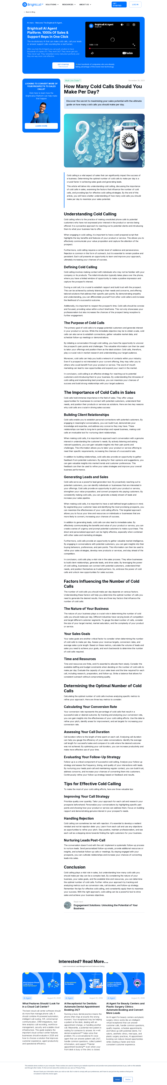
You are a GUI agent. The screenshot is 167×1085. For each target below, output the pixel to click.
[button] (51, 4)
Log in (135, 4)
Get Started (117, 4)
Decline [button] (128, 1079)
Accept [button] (117, 1079)
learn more (41, 126)
